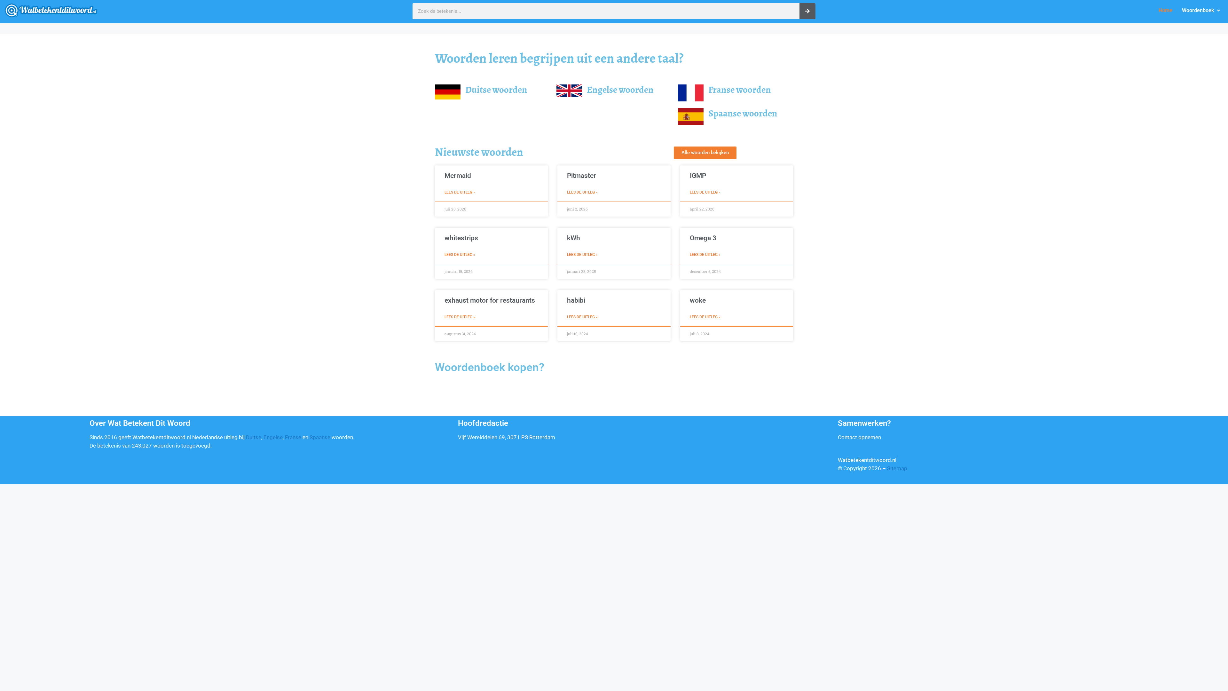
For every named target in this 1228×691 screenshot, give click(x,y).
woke (698, 300)
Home (1165, 10)
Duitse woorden (496, 90)
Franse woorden (739, 90)
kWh (573, 238)
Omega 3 (703, 238)
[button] (1201, 10)
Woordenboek (1198, 10)
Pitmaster (581, 175)
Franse (293, 437)
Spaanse (320, 437)
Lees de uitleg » (460, 192)
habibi (576, 300)
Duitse (253, 437)
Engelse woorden (620, 90)
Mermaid (458, 175)
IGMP (698, 175)
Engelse (273, 437)
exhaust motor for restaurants (490, 300)
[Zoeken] (807, 11)
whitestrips (461, 238)
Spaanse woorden (742, 113)
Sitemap (897, 468)
